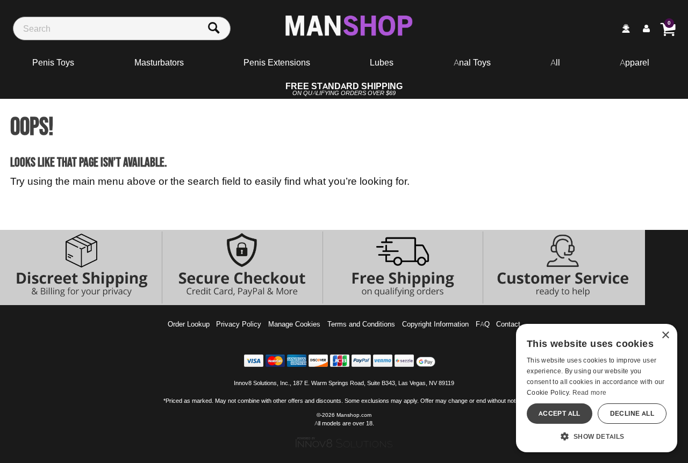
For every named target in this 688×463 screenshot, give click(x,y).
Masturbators (159, 62)
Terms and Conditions (361, 324)
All (555, 62)
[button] (596, 436)
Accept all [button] (559, 413)
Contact (508, 324)
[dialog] (596, 388)
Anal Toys (472, 62)
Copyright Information (435, 324)
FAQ (483, 324)
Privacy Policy (238, 324)
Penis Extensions (276, 62)
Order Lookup (189, 324)
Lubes (381, 62)
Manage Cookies (294, 324)
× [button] (665, 335)
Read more (589, 392)
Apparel (634, 62)
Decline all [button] (632, 413)
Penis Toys (53, 62)
